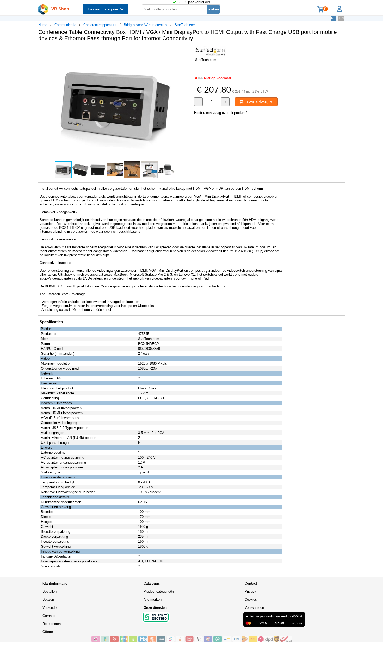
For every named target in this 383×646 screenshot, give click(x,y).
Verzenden (50, 608)
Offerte (47, 632)
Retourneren (51, 624)
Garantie (48, 616)
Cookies (251, 599)
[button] (187, 51)
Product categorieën (159, 591)
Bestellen (49, 591)
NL (333, 18)
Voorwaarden (254, 608)
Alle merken (153, 599)
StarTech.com (185, 25)
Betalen (48, 599)
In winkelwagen (258, 101)
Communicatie (65, 25)
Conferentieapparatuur (99, 25)
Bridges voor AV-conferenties (145, 25)
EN (341, 18)
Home (42, 25)
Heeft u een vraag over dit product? (220, 113)
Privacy (250, 591)
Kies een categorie (103, 9)
